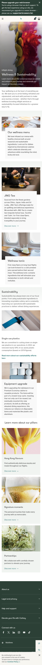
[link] (21, 181)
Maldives (9, 642)
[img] (39, 2)
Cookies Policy (12, 662)
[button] (11, 471)
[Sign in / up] (39, 18)
